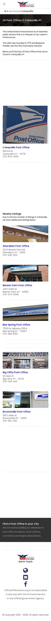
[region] (25, 84)
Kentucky (14, 11)
